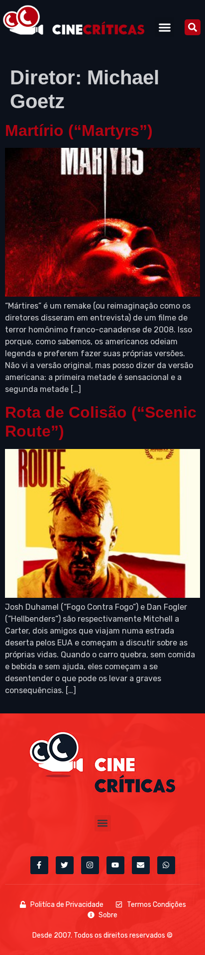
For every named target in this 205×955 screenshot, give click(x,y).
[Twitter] (65, 865)
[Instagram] (90, 865)
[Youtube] (115, 865)
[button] (164, 27)
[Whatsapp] (166, 865)
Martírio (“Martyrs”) (79, 130)
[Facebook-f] (39, 865)
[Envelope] (141, 865)
